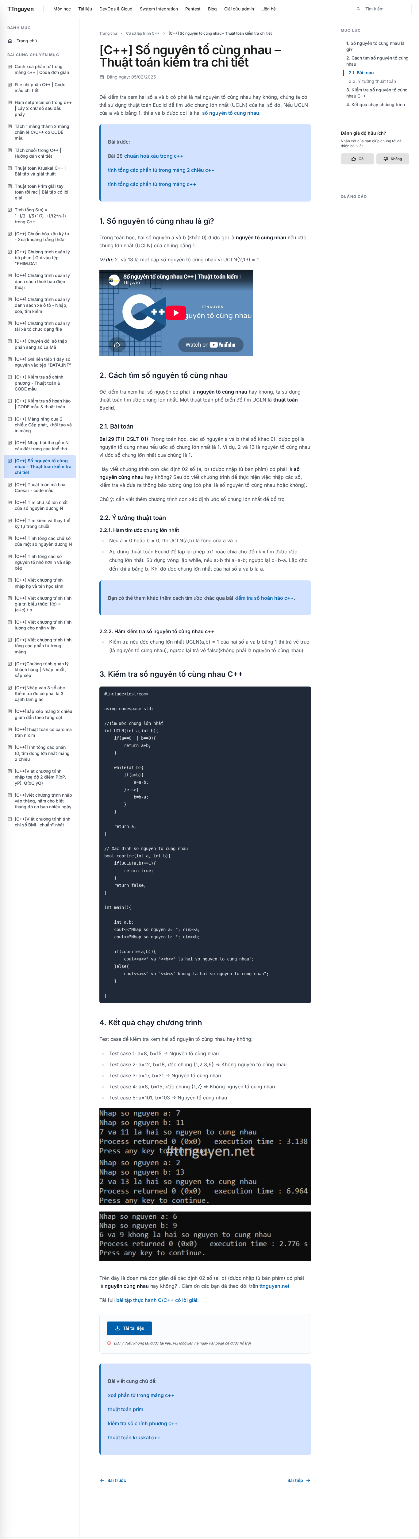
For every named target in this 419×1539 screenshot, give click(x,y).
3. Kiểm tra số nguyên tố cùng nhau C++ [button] (377, 92)
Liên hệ (268, 8)
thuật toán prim (125, 1409)
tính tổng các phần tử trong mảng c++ (152, 184)
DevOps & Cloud (116, 8)
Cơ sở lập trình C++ (143, 33)
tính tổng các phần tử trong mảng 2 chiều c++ (161, 170)
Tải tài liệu (129, 1328)
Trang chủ (22, 40)
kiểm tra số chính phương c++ (143, 1423)
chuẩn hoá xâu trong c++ (153, 156)
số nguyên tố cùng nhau (230, 113)
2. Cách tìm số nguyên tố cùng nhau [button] (377, 61)
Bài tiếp (299, 1480)
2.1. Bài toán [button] (361, 72)
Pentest (193, 8)
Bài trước (112, 1480)
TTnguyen (20, 9)
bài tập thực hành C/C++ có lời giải (156, 1300)
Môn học (62, 8)
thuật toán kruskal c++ (134, 1437)
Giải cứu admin (239, 8)
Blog (212, 8)
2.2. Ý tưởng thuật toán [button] (372, 81)
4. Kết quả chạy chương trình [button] (375, 104)
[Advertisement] (375, 295)
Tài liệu (85, 8)
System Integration (159, 8)
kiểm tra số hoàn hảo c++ (264, 598)
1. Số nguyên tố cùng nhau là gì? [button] (375, 46)
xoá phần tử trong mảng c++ (141, 1395)
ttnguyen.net (274, 1286)
